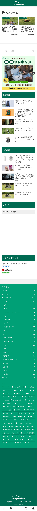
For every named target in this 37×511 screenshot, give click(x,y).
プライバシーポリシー (27, 502)
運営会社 (9, 502)
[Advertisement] (18, 234)
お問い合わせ (18, 504)
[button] (33, 51)
